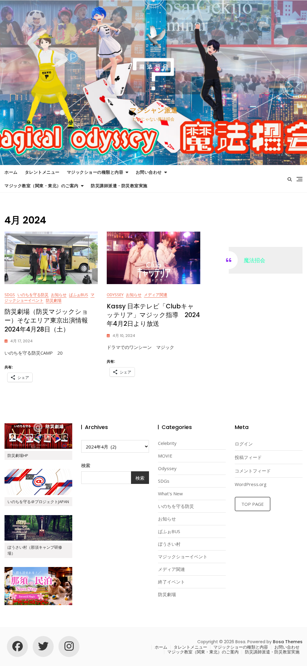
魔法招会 (254, 260)
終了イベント (171, 582)
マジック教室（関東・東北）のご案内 (41, 185)
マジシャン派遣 (153, 110)
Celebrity (167, 443)
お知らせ (59, 294)
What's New (170, 493)
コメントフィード (253, 471)
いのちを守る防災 (33, 294)
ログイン (244, 444)
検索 (85, 465)
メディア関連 (155, 294)
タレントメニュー (42, 172)
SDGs (9, 294)
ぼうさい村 (169, 544)
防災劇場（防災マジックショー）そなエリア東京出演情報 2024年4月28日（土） (49, 320)
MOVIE (165, 456)
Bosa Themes (288, 642)
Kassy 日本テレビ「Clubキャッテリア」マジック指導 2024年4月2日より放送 (153, 315)
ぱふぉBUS (78, 294)
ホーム (11, 172)
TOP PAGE (252, 504)
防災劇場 (53, 300)
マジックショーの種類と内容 (95, 172)
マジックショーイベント (182, 557)
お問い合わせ (149, 172)
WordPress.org (251, 484)
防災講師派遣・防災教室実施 (119, 185)
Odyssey (115, 294)
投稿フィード (248, 457)
